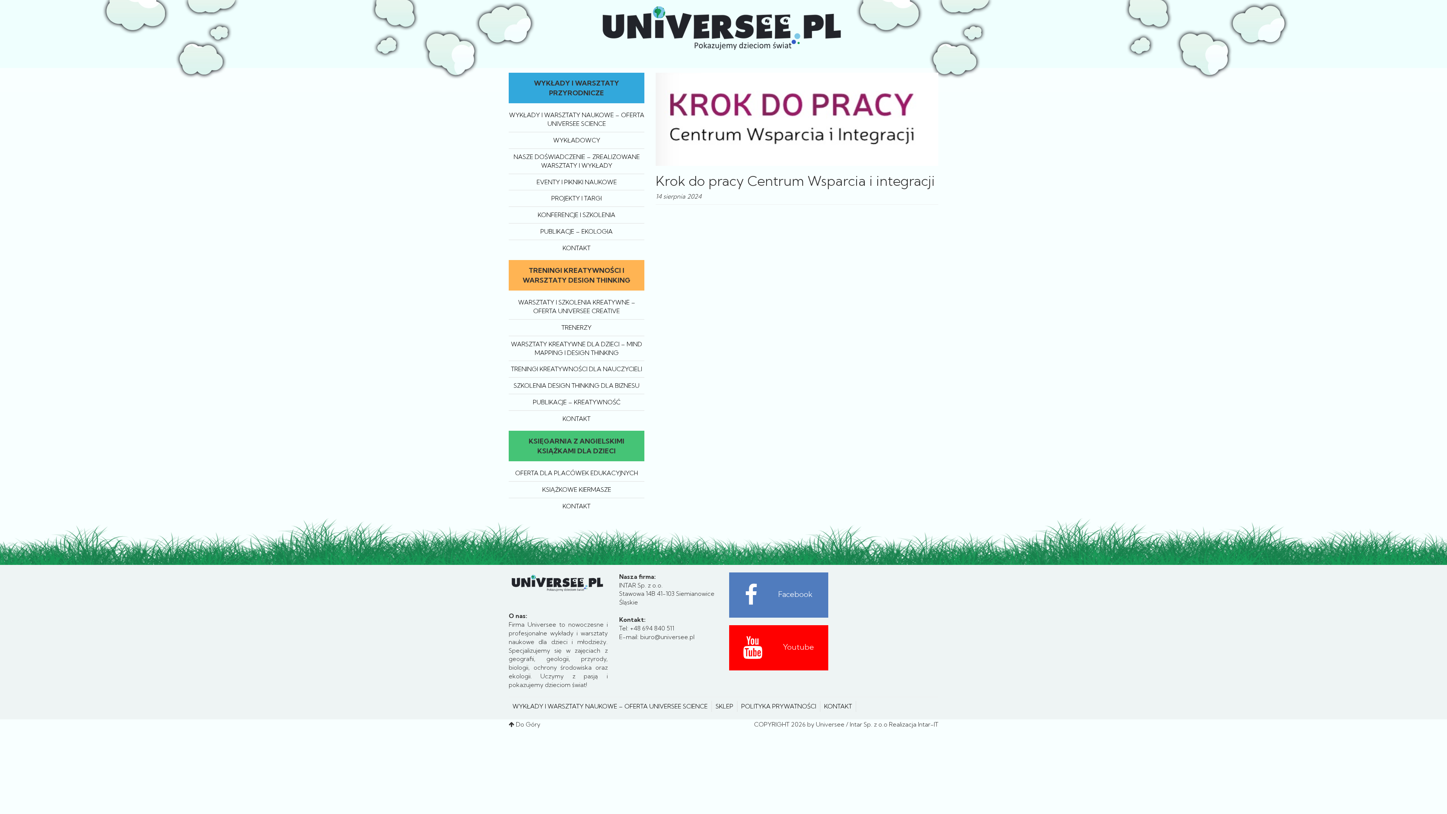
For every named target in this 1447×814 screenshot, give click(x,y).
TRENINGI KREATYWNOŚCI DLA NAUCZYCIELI (576, 369)
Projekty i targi (576, 198)
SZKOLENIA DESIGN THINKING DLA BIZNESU (576, 385)
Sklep (724, 706)
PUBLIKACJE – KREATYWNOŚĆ (577, 402)
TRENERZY (576, 327)
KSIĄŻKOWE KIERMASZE (576, 489)
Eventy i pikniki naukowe (577, 182)
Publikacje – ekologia (576, 231)
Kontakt (576, 248)
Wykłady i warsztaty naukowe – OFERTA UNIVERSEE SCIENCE (610, 706)
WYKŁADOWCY (576, 140)
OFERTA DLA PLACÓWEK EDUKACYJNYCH (576, 473)
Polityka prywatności (778, 706)
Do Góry (528, 724)
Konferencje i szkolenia (576, 215)
